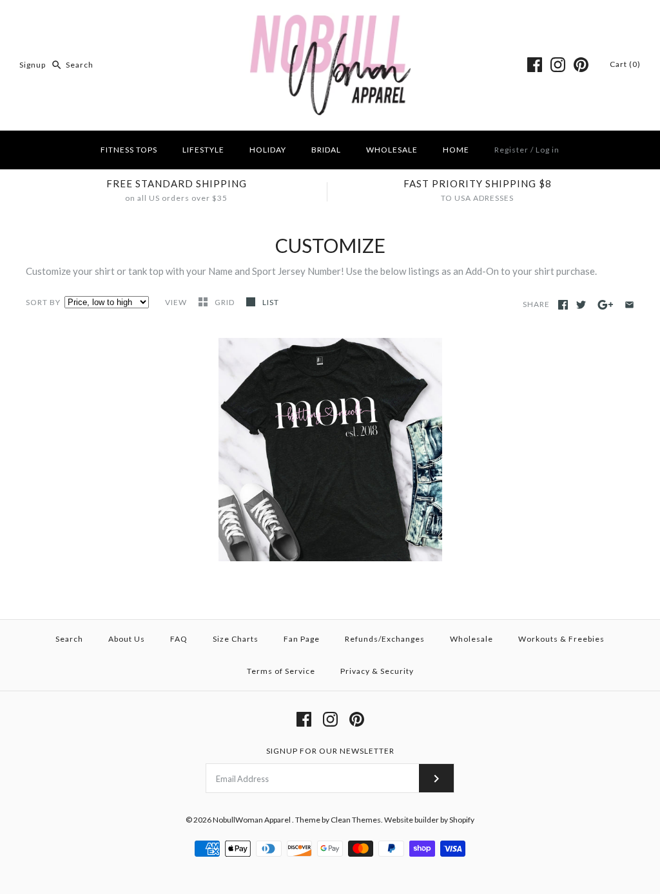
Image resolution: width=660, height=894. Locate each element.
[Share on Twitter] (581, 305)
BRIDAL (326, 149)
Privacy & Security (377, 671)
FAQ (179, 639)
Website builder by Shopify (429, 819)
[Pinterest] (581, 64)
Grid (226, 302)
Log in (547, 149)
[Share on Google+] (605, 305)
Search (69, 639)
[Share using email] (629, 305)
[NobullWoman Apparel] (330, 20)
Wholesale (471, 639)
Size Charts (235, 639)
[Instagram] (557, 64)
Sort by (43, 302)
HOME (456, 149)
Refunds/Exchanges (385, 639)
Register (511, 149)
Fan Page (302, 639)
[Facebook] (534, 64)
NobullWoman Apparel (252, 819)
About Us (126, 639)
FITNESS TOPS (129, 149)
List (270, 302)
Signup (32, 65)
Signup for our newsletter (330, 751)
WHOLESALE (392, 149)
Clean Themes (356, 819)
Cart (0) (625, 64)
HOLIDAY (267, 149)
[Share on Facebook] (563, 305)
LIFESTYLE (203, 149)
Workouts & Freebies (561, 639)
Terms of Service (281, 671)
